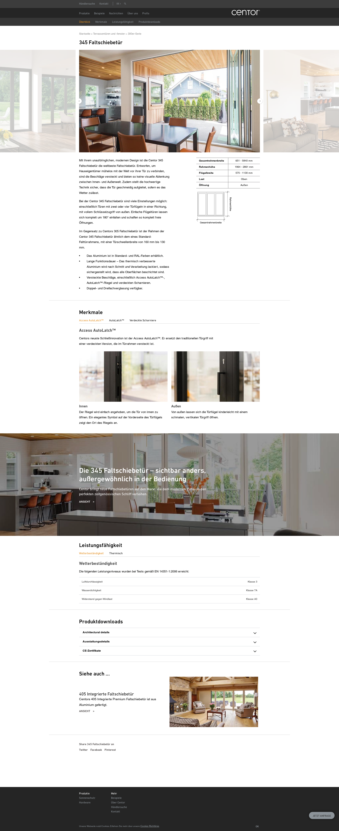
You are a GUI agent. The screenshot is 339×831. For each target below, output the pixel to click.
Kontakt (103, 3)
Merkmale (101, 21)
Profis (145, 13)
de (118, 3)
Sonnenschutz (87, 797)
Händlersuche (87, 3)
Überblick (84, 21)
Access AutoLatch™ (91, 320)
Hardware (85, 802)
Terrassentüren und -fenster (109, 33)
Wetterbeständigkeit (91, 553)
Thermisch (116, 553)
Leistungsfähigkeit (122, 21)
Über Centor (118, 802)
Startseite (84, 33)
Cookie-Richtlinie (149, 826)
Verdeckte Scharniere (143, 320)
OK (257, 826)
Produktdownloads (149, 21)
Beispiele (116, 797)
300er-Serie (134, 33)
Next (260, 101)
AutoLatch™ (116, 320)
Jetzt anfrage (322, 815)
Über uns (132, 13)
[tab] (94, 320)
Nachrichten (116, 13)
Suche (125, 3)
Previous (79, 101)
